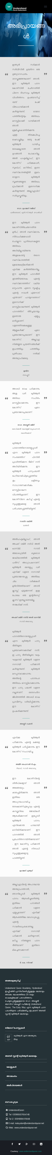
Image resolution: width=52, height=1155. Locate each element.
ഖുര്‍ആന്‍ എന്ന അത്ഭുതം (25, 1036)
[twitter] (19, 1144)
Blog (15, 1039)
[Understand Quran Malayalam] (16, 6)
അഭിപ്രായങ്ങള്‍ (14, 1085)
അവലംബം (11, 1076)
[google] (26, 1144)
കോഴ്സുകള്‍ (11, 1067)
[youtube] (34, 1144)
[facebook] (12, 1144)
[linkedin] (41, 1144)
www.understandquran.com (30, 1151)
